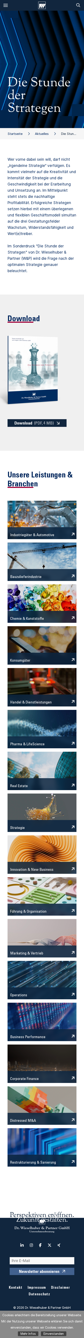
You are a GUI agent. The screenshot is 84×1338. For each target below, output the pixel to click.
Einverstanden (54, 1333)
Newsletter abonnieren (39, 1272)
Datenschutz (39, 1294)
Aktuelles (42, 134)
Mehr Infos (28, 1333)
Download (34, 424)
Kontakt (15, 1288)
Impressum (37, 1288)
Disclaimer (60, 1288)
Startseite (15, 134)
